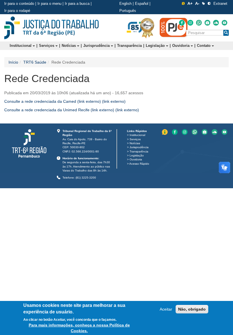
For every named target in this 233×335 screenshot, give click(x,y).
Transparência (129, 45)
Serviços (47, 45)
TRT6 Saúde (34, 62)
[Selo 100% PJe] (174, 27)
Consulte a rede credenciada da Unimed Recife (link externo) (71, 110)
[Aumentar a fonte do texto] (190, 3)
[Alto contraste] (209, 3)
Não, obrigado (192, 309)
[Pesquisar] (226, 33)
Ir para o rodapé (17, 11)
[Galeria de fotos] (207, 23)
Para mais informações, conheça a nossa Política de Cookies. (79, 328)
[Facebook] (182, 23)
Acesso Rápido (139, 163)
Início (13, 62)
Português (127, 11)
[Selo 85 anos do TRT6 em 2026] (135, 27)
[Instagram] (190, 23)
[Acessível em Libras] (203, 3)
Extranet (220, 3)
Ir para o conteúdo (19, 3)
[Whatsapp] (199, 23)
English (125, 3)
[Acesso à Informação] (183, 3)
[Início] (51, 27)
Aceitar (166, 309)
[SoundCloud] (216, 23)
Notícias (69, 45)
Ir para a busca (77, 3)
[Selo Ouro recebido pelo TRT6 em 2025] (147, 28)
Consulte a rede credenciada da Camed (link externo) (65, 101)
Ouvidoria (181, 45)
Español (141, 3)
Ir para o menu (49, 3)
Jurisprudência (97, 45)
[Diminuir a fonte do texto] (197, 3)
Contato (204, 45)
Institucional (21, 45)
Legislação (156, 45)
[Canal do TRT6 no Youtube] (224, 23)
